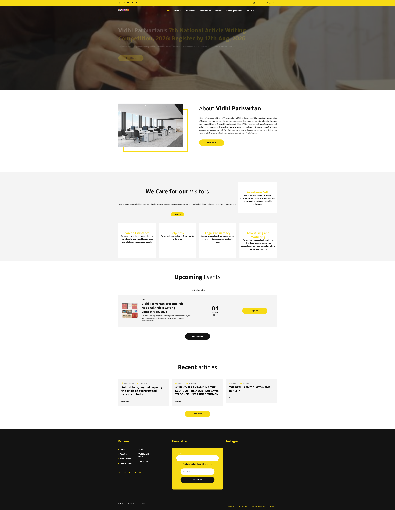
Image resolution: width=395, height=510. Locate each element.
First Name (181, 454)
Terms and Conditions (258, 506)
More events (197, 336)
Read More (131, 58)
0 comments (143, 383)
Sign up (255, 310)
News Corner (125, 459)
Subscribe (197, 479)
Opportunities (126, 463)
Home (122, 449)
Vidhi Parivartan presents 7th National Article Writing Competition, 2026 (162, 307)
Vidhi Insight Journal (143, 455)
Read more (130, 52)
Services (141, 449)
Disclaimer (273, 506)
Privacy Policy (243, 506)
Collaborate (230, 506)
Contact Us (143, 461)
